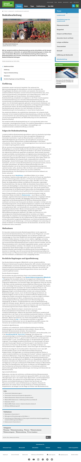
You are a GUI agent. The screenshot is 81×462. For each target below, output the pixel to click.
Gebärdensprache (64, 454)
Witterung (5, 291)
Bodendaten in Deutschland (11, 414)
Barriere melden (74, 454)
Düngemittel (60, 29)
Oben (49, 437)
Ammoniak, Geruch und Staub (65, 38)
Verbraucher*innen (7, 447)
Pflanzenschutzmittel (63, 25)
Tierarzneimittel (61, 46)
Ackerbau (7, 430)
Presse (55, 2)
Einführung (6, 69)
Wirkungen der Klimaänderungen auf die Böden (16, 416)
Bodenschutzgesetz (10, 432)
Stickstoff (59, 51)
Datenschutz (25, 454)
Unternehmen (35, 447)
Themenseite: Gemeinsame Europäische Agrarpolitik (18, 395)
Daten (26, 6)
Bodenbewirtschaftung (17, 430)
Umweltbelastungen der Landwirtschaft (22, 11)
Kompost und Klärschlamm (64, 34)
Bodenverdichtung (21, 432)
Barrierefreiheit (65, 2)
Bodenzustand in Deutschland (12, 422)
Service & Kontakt (50, 2)
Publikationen (40, 6)
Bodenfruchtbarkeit (36, 430)
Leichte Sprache (51, 454)
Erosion (27, 357)
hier (17, 319)
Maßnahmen (7, 76)
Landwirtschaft (11, 11)
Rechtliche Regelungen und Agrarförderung (14, 79)
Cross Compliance (33, 432)
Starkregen (27, 198)
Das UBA (50, 6)
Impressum (5, 454)
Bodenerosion (26, 195)
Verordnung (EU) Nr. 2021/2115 (15, 334)
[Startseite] (8, 4)
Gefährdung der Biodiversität (65, 55)
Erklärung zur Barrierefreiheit (37, 454)
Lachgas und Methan (62, 42)
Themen (19, 6)
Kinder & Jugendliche (73, 447)
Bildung (59, 447)
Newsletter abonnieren (60, 86)
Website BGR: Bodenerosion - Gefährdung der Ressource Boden (20, 399)
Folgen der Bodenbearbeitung (11, 72)
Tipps (32, 6)
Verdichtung (19, 175)
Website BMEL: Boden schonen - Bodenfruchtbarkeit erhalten (20, 404)
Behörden (48, 447)
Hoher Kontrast (76, 2)
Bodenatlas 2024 (9, 401)
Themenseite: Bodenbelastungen (13, 393)
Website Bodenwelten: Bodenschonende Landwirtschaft (18, 397)
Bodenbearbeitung (62, 59)
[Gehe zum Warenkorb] (77, 5)
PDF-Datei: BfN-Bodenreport (11, 406)
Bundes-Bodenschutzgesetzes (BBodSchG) (38, 277)
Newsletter (60, 2)
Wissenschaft (22, 447)
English (71, 2)
